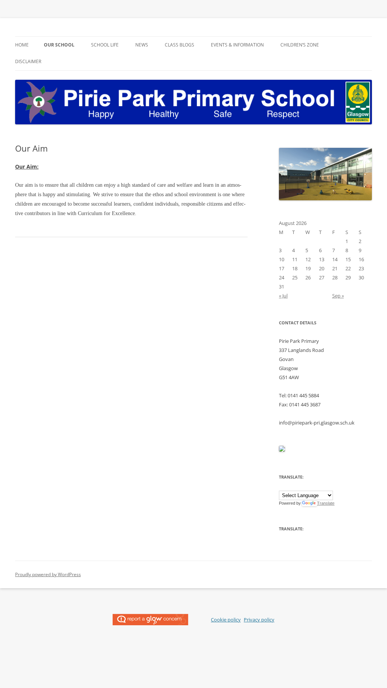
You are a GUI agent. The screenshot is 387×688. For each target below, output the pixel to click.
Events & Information (237, 45)
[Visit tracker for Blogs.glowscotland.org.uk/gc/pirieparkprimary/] (282, 449)
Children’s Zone (299, 45)
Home (22, 45)
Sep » (338, 295)
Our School (59, 45)
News (141, 45)
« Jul (283, 295)
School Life (105, 45)
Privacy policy (259, 619)
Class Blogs (179, 45)
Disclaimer (28, 61)
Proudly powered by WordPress (48, 574)
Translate (325, 503)
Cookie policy (226, 619)
